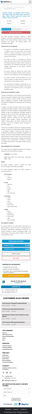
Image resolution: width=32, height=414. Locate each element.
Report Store (10, 7)
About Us (4, 333)
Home (3, 7)
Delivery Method (6, 360)
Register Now (16, 399)
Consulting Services (7, 349)
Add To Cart (16, 254)
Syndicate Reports (7, 345)
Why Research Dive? (7, 334)
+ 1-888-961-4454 (8, 289)
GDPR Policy (5, 355)
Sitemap (16, 409)
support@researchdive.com (10, 292)
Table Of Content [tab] (16, 29)
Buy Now (16, 258)
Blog (3, 340)
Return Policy (5, 358)
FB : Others (9, 20)
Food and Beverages (19, 7)
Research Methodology (8, 336)
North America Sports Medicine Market (13, 309)
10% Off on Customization (16, 275)
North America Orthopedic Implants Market (14, 303)
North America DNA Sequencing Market (13, 322)
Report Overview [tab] (6, 29)
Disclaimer (8, 409)
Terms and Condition (7, 362)
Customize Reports (7, 347)
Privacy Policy (5, 357)
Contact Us (24, 409)
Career (4, 338)
